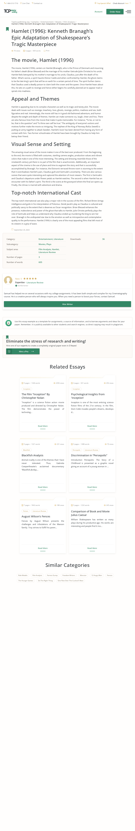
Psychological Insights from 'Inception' (88, 396)
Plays (48, 244)
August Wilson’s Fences (36, 516)
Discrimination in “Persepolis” (89, 455)
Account (98, 11)
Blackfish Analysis (32, 455)
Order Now (115, 11)
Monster (83, 575)
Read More (43, 426)
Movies (58, 22)
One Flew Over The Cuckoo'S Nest (70, 580)
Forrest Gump (52, 575)
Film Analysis (69, 22)
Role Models (22, 575)
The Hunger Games (25, 580)
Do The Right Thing (45, 580)
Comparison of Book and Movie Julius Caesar (90, 513)
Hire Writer (67, 304)
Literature (58, 239)
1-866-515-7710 (12, 3)
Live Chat (26, 3)
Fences (109, 575)
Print (47, 51)
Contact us (38, 3)
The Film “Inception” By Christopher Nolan (36, 396)
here (126, 3)
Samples (35, 22)
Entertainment (47, 22)
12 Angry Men (96, 575)
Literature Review (47, 252)
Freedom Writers (68, 575)
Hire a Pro (23, 351)
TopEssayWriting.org (20, 22)
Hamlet (55, 249)
